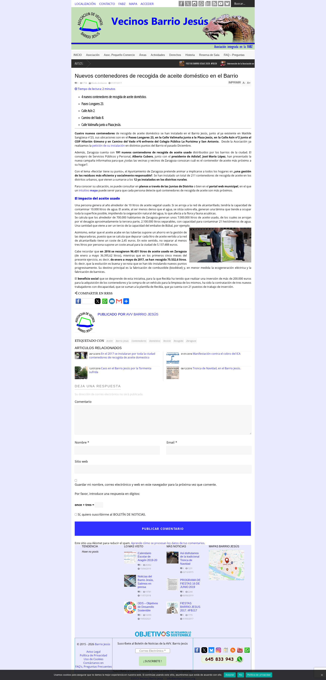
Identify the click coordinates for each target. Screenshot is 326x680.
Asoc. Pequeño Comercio (119, 55)
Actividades (158, 55)
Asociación (92, 55)
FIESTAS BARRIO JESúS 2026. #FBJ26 (191, 63)
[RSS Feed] (232, 651)
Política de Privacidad (93, 655)
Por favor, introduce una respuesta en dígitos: (107, 494)
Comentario (83, 402)
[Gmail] (119, 302)
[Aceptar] (321, 675)
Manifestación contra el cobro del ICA (216, 354)
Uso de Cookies (93, 659)
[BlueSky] (211, 651)
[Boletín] (225, 651)
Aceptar (229, 674)
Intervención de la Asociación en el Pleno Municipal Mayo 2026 (243, 63)
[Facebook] (84, 302)
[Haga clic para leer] (171, 63)
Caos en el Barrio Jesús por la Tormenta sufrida (120, 370)
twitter (188, 3)
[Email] (111, 302)
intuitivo (88, 190)
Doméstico (154, 340)
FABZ (121, 4)
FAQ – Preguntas (234, 55)
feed (214, 3)
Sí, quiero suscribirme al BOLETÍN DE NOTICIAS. (111, 514)
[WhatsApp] (104, 302)
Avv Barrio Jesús (142, 314)
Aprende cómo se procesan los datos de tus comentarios (167, 543)
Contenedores (139, 340)
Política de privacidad (259, 674)
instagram (194, 3)
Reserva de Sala (209, 55)
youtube (220, 3)
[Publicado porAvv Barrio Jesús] (86, 331)
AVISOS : (79, 63)
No (240, 674)
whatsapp (201, 3)
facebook (181, 3)
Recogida (178, 340)
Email (172, 442)
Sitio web (81, 461)
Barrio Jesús (122, 340)
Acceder (147, 4)
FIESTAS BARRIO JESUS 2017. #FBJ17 (190, 607)
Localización (85, 4)
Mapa (133, 4)
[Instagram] (218, 651)
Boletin (208, 3)
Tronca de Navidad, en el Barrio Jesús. (217, 368)
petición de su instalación (108, 145)
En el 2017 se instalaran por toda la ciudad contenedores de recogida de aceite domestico (122, 355)
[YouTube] (239, 651)
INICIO (78, 55)
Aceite (109, 340)
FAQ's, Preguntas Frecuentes (93, 666)
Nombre (82, 442)
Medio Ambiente (99, 83)
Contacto (107, 4)
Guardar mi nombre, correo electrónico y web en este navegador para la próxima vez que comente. (146, 484)
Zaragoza (191, 340)
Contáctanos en (93, 663)
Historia (190, 55)
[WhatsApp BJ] (247, 651)
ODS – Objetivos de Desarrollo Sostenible (148, 607)
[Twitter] (97, 302)
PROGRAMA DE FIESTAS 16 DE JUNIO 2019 (190, 584)
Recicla (167, 340)
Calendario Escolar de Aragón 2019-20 (147, 557)
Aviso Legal (93, 651)
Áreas (142, 55)
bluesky (227, 3)
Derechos (175, 55)
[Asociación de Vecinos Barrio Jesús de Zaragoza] (163, 48)
